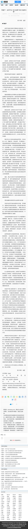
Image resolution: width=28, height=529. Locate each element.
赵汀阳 (14, 501)
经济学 (11, 5)
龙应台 (20, 494)
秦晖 (2, 494)
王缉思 (20, 505)
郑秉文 (14, 517)
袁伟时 (8, 508)
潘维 (8, 517)
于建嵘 (14, 498)
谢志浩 (8, 519)
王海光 (20, 503)
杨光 (20, 519)
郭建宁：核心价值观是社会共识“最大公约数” (10, 464)
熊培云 (20, 508)
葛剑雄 (8, 514)
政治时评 (16, 379)
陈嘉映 (2, 498)
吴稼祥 (20, 514)
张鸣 (8, 503)
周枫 (2, 512)
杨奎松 (14, 503)
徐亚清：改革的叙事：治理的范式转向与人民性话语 (12, 487)
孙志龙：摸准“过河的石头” (7, 483)
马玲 (14, 507)
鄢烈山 (14, 496)
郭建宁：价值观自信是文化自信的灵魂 (9, 462)
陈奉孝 (2, 507)
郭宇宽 (8, 500)
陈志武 (20, 498)
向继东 (8, 501)
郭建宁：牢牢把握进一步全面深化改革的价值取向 (11, 456)
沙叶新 (20, 512)
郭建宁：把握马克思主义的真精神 (8, 466)
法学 (6, 5)
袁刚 (8, 515)
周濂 (2, 505)
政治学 (16, 5)
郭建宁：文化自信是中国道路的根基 (9, 460)
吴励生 (20, 515)
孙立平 (14, 519)
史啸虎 (14, 508)
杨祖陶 (20, 500)
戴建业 (20, 501)
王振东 (20, 507)
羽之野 (2, 519)
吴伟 (14, 512)
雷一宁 (20, 510)
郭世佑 (8, 507)
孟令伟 (14, 510)
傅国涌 (20, 496)
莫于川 (20, 517)
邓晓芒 (14, 505)
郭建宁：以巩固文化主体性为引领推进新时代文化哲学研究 (13, 458)
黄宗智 (8, 498)
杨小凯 (14, 515)
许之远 (2, 515)
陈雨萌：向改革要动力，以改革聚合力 (9, 475)
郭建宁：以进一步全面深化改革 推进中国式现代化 (12, 450)
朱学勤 (2, 517)
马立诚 (14, 500)
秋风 (2, 510)
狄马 (2, 508)
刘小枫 (8, 510)
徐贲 (2, 500)
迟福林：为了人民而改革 (6, 485)
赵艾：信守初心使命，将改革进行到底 (9, 488)
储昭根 (14, 514)
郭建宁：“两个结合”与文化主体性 (8, 449)
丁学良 (2, 496)
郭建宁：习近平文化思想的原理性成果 (9, 454)
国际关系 (22, 5)
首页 (2, 5)
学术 (7, 379)
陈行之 (8, 494)
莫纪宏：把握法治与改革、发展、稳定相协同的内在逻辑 (13, 473)
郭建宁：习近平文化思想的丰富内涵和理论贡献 (11, 452)
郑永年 (14, 494)
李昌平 (2, 503)
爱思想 (4, 2)
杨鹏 (8, 505)
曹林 (8, 496)
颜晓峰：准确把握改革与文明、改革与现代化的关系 (12, 479)
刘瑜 (2, 514)
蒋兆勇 (8, 512)
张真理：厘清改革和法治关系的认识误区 (9, 471)
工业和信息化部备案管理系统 (14, 527)
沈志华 (2, 501)
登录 (13, 440)
